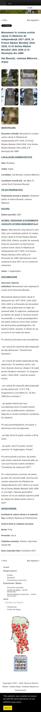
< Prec (4, 20)
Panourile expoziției (15, 587)
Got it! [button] (7, 708)
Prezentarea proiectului (17, 580)
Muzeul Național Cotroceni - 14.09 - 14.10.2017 (22, 595)
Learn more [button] (16, 702)
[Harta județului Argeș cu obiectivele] (20, 635)
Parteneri (11, 578)
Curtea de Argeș (14, 609)
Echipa (10, 575)
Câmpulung (12, 607)
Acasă (6, 567)
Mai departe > (33, 20)
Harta (5, 599)
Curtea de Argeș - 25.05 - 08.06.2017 (17, 591)
